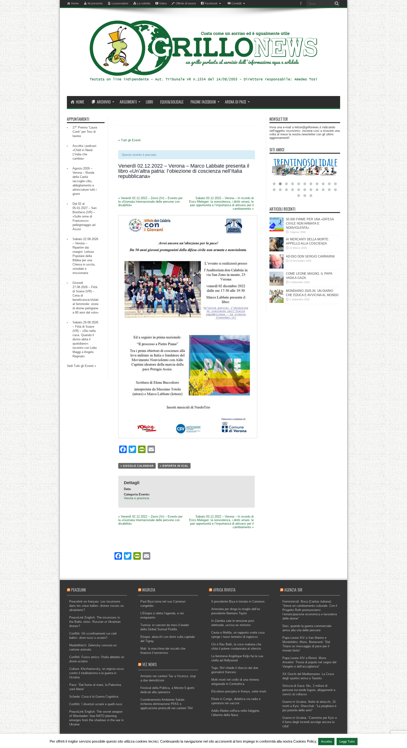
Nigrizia (148, 590)
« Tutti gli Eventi (129, 140)
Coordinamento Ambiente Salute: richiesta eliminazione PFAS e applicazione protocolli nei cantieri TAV (166, 704)
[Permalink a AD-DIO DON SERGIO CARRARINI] (276, 267)
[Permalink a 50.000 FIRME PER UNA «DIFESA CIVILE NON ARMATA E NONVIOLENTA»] (276, 230)
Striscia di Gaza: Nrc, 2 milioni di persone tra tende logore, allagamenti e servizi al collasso (308, 690)
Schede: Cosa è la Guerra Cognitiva (93, 696)
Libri (149, 102)
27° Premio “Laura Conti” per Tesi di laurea (85, 132)
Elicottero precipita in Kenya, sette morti (238, 691)
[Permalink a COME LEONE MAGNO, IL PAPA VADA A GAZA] (276, 284)
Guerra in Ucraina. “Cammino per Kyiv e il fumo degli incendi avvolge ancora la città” (309, 722)
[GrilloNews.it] (203, 84)
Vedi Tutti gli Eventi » (81, 366)
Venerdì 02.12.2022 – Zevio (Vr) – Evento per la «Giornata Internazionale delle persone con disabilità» (150, 201)
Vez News (149, 664)
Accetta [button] (326, 741)
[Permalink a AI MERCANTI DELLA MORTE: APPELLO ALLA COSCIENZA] (276, 250)
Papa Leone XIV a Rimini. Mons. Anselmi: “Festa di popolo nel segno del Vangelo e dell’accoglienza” (309, 662)
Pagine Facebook (203, 102)
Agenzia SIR (293, 590)
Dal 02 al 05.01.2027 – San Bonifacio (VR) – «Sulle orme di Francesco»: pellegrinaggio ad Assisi (85, 216)
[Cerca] (336, 3)
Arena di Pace (235, 102)
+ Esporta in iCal (174, 465)
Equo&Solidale (171, 102)
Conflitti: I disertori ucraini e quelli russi (95, 704)
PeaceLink (78, 590)
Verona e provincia (136, 498)
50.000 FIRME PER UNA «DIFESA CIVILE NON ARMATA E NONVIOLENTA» (310, 223)
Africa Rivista (224, 590)
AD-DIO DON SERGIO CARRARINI (310, 256)
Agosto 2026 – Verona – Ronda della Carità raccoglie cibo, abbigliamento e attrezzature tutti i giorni (85, 181)
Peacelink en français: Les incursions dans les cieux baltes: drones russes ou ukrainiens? (96, 606)
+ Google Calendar (137, 465)
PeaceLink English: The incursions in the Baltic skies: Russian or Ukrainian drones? (95, 622)
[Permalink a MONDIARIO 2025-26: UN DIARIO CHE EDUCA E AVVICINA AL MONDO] (276, 302)
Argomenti (128, 102)
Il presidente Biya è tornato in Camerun (238, 601)
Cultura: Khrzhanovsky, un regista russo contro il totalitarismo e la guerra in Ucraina (96, 673)
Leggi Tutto (347, 741)
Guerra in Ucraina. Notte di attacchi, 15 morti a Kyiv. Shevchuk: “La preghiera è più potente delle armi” (309, 706)
